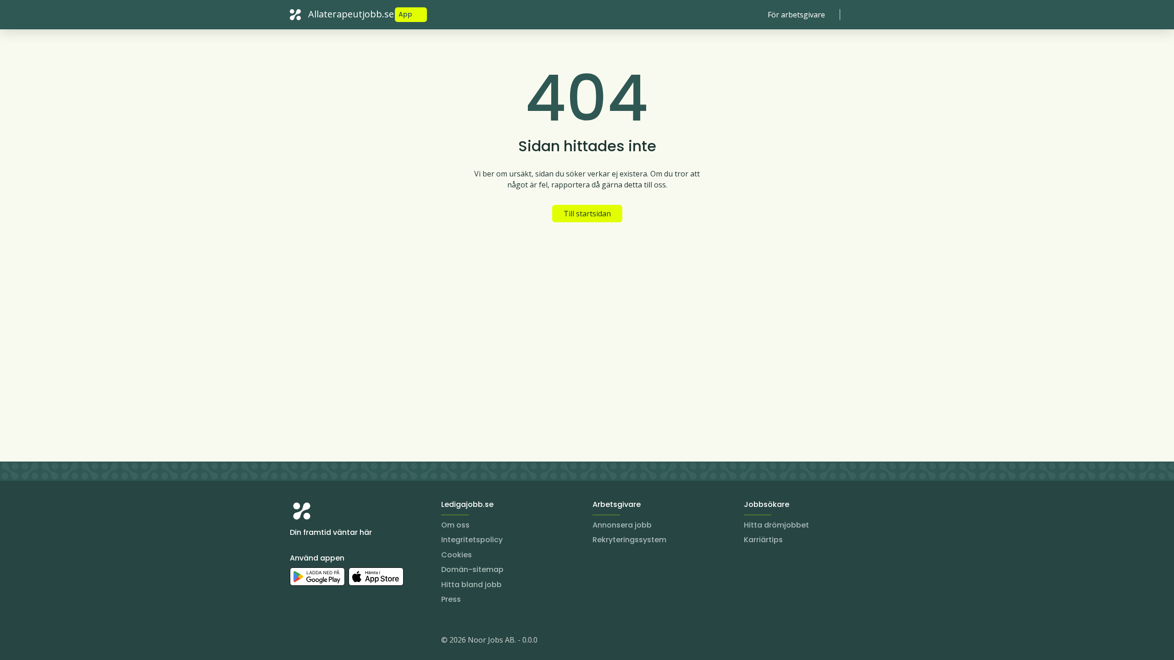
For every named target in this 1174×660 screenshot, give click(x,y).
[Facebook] (334, 641)
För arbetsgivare (796, 15)
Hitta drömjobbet (776, 525)
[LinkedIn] (315, 641)
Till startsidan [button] (587, 214)
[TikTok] (352, 641)
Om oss (455, 525)
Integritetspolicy (472, 539)
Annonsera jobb (622, 525)
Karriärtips (763, 539)
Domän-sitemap (472, 569)
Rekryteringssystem (629, 539)
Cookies (456, 555)
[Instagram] (297, 641)
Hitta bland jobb (471, 584)
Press (451, 599)
